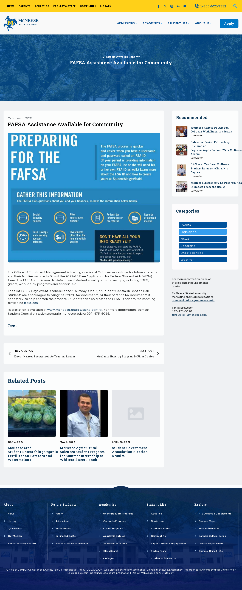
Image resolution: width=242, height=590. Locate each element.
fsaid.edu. (31, 303)
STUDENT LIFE (177, 23)
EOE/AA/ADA (94, 569)
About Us (202, 23)
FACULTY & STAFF (64, 6)
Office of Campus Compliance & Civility (29, 569)
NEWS (11, 6)
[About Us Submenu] (210, 23)
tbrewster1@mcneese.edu (189, 314)
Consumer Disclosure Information (110, 572)
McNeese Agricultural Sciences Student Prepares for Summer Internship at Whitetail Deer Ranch (82, 454)
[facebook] (159, 6)
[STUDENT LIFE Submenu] (188, 23)
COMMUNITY (88, 6)
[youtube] (185, 6)
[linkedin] (178, 6)
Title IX (135, 572)
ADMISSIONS (126, 23)
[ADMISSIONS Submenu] (136, 23)
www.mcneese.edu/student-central (74, 309)
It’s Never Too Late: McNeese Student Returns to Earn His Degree (210, 168)
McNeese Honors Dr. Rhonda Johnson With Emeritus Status (211, 129)
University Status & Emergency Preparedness (173, 569)
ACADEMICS (151, 23)
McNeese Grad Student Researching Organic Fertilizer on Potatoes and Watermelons (33, 454)
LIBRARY (105, 6)
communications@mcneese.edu (193, 300)
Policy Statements (134, 569)
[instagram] (172, 6)
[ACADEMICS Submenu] (161, 23)
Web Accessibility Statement (157, 572)
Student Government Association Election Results (130, 452)
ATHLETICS (42, 6)
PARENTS (25, 6)
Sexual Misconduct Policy (70, 569)
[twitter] (165, 6)
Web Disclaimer (113, 569)
